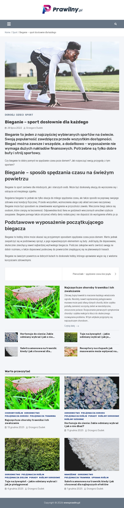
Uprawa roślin (100, 477)
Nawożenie (70, 474)
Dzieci (20, 115)
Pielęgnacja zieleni (16, 477)
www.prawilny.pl (72, 502)
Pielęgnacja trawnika (43, 416)
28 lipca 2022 (14, 128)
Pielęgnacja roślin (75, 416)
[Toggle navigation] (9, 24)
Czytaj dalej (69, 326)
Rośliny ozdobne (74, 419)
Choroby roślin (14, 413)
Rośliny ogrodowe (108, 416)
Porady (92, 416)
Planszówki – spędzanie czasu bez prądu (92, 274)
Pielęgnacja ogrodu (17, 416)
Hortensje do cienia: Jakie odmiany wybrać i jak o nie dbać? (36, 337)
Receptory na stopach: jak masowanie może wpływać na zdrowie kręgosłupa (98, 351)
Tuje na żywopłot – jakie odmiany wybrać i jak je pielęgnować (95, 337)
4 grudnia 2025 (15, 488)
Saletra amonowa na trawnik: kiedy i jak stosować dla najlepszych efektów (38, 351)
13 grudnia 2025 (15, 427)
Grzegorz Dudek (34, 128)
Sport (29, 115)
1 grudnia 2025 (75, 488)
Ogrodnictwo (32, 413)
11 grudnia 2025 (75, 430)
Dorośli (10, 115)
